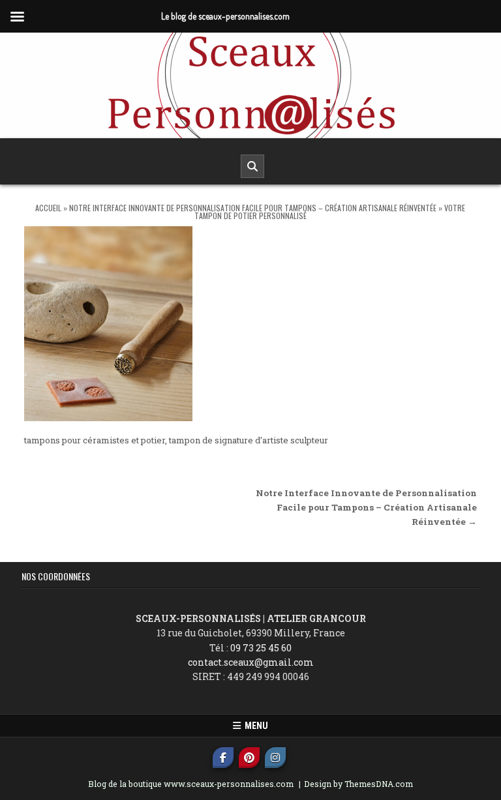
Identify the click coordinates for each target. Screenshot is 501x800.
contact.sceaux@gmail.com (251, 662)
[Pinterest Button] (249, 757)
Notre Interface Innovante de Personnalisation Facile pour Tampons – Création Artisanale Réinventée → (366, 507)
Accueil (48, 207)
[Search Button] (252, 166)
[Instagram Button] (275, 757)
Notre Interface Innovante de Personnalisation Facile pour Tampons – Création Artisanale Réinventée (252, 207)
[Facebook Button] (223, 757)
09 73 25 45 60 (261, 648)
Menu (254, 725)
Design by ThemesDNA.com (358, 783)
